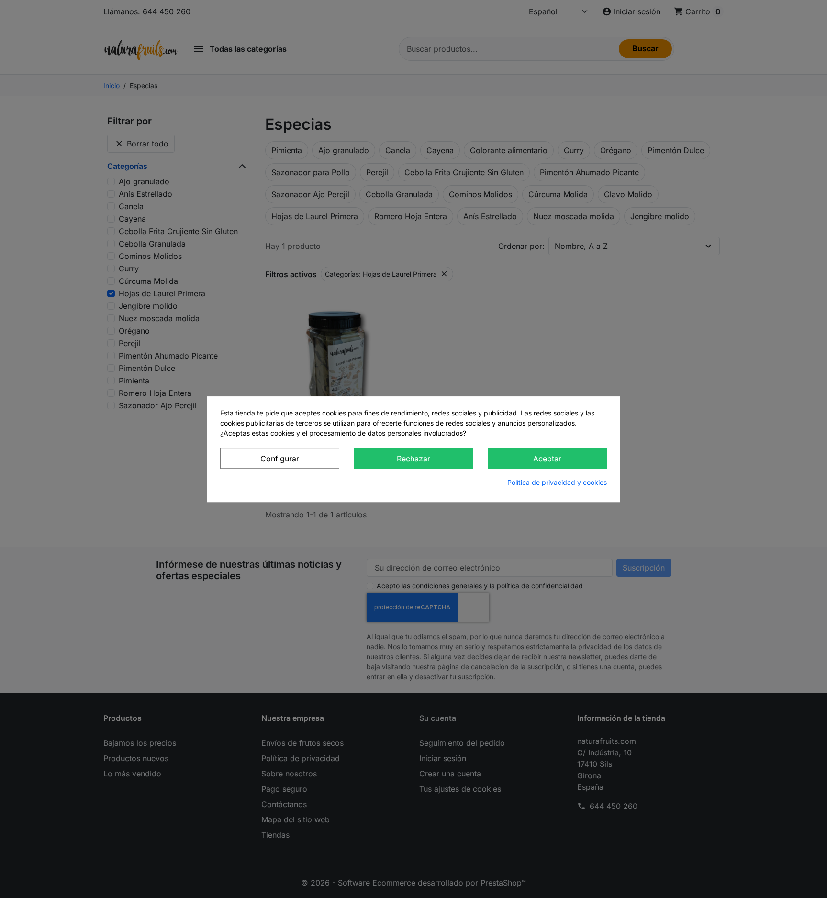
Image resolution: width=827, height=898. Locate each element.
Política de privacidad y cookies (557, 482)
